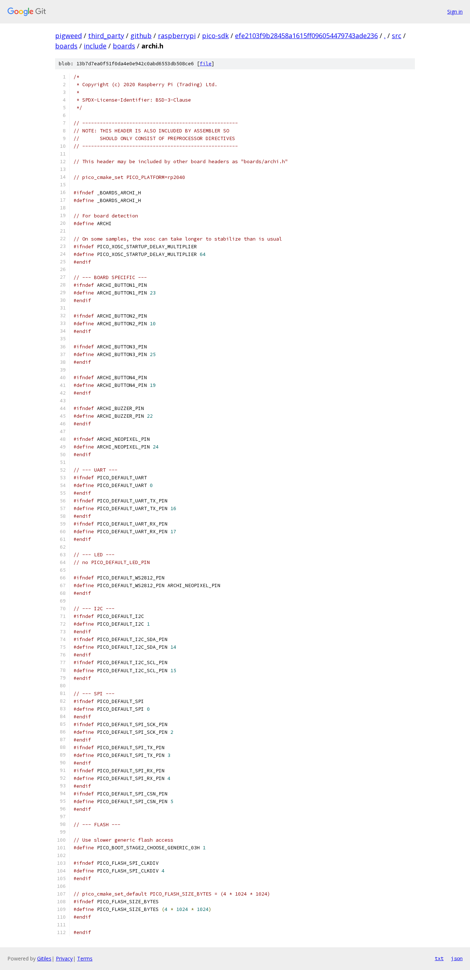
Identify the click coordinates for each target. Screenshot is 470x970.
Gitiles (44, 958)
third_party (106, 35)
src (396, 35)
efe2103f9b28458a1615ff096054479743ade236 (306, 35)
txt (439, 958)
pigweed (68, 35)
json (457, 958)
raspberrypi (177, 35)
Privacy (64, 958)
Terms (85, 958)
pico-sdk (215, 35)
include (95, 45)
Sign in (455, 11)
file (206, 64)
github (141, 35)
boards (66, 45)
